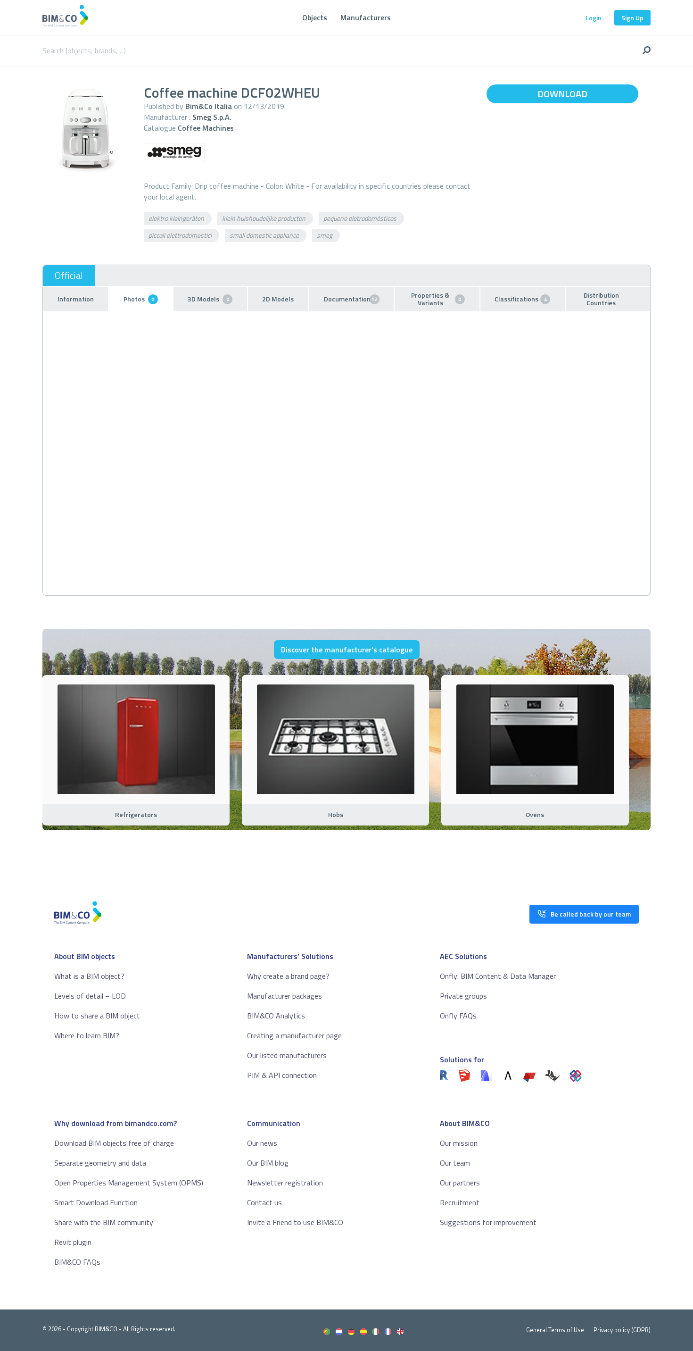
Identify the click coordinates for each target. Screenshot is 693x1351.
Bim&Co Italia (208, 106)
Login (594, 18)
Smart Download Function (96, 1202)
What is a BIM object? (89, 976)
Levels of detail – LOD (90, 995)
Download (562, 93)
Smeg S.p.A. (211, 117)
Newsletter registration (285, 1182)
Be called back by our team (591, 914)
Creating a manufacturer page (294, 1035)
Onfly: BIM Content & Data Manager (498, 976)
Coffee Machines (206, 127)
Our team (455, 1162)
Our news (262, 1143)
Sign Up (632, 18)
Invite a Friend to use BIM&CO (295, 1222)
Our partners (460, 1182)
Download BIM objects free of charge (114, 1143)
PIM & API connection (282, 1075)
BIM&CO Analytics (276, 1015)
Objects (314, 17)
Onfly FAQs (458, 1015)
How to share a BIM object (97, 1015)
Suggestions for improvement (488, 1222)
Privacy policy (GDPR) (622, 1329)
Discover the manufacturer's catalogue (346, 649)
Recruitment (459, 1202)
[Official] (69, 275)
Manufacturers (365, 17)
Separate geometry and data (100, 1162)
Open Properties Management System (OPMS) (128, 1182)
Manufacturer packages (284, 995)
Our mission (459, 1143)
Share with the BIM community (103, 1222)
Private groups (463, 995)
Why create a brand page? (288, 976)
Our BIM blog (268, 1162)
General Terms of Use (555, 1329)
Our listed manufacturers (287, 1055)
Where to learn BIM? (86, 1035)
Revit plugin (72, 1242)
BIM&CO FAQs (77, 1262)
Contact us (264, 1202)
